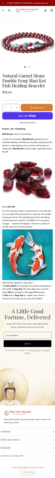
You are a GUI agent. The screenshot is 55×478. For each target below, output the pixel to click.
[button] (27, 282)
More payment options (27, 122)
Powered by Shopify (37, 467)
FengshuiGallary (23, 467)
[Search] (9, 10)
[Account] (45, 10)
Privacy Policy (35, 350)
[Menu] (3, 10)
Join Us (27, 343)
